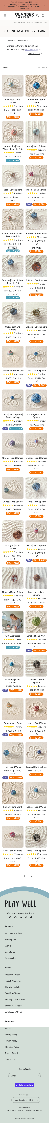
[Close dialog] (45, 540)
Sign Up (24, 575)
